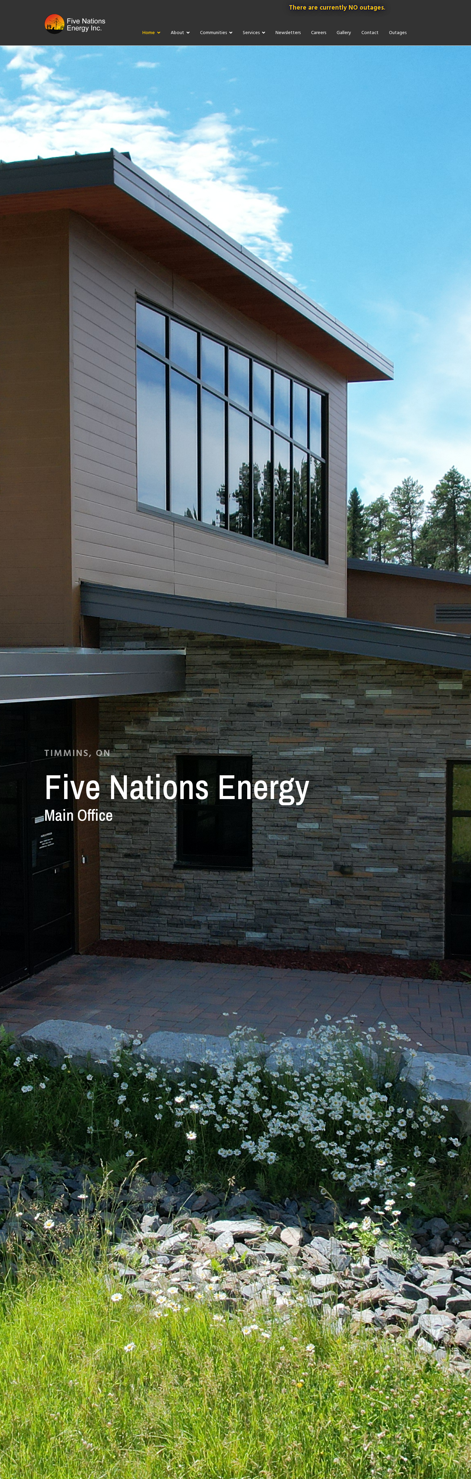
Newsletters (288, 32)
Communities (213, 32)
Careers (318, 32)
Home (148, 32)
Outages (398, 32)
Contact (370, 32)
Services (251, 32)
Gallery (344, 32)
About (177, 32)
